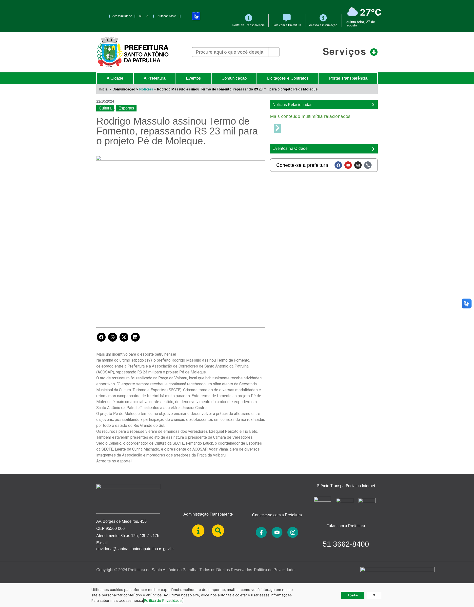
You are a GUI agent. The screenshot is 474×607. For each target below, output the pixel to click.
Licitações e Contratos (288, 78)
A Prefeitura (154, 78)
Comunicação (234, 78)
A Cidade (115, 78)
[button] (101, 337)
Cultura (105, 108)
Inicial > (105, 89)
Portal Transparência (348, 78)
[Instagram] (358, 165)
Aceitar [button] (352, 595)
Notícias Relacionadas (292, 105)
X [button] (374, 595)
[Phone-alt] (368, 165)
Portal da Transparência (248, 25)
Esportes (126, 108)
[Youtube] (348, 165)
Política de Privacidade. (275, 570)
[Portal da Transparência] (248, 18)
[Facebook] (338, 165)
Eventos (193, 78)
